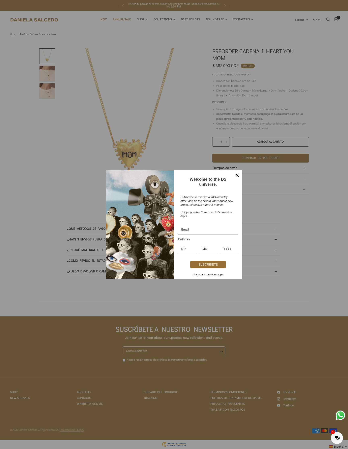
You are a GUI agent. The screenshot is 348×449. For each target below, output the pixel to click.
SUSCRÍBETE (208, 264)
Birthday (184, 239)
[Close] (237, 175)
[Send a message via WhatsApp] (340, 415)
